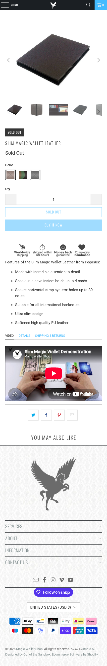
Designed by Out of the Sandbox (27, 654)
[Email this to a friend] (72, 415)
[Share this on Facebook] (46, 415)
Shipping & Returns (50, 335)
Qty (7, 189)
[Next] (98, 60)
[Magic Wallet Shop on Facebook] (44, 580)
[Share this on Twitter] (33, 415)
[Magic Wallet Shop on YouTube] (70, 580)
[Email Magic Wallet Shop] (36, 580)
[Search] (88, 5)
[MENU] (2, 5)
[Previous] (9, 60)
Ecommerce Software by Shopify (75, 654)
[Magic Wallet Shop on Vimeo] (62, 580)
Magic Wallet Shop (29, 649)
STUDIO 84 (88, 649)
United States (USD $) (50, 607)
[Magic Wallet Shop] (53, 5)
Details (24, 335)
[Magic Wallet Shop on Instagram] (53, 580)
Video (9, 335)
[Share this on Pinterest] (59, 415)
